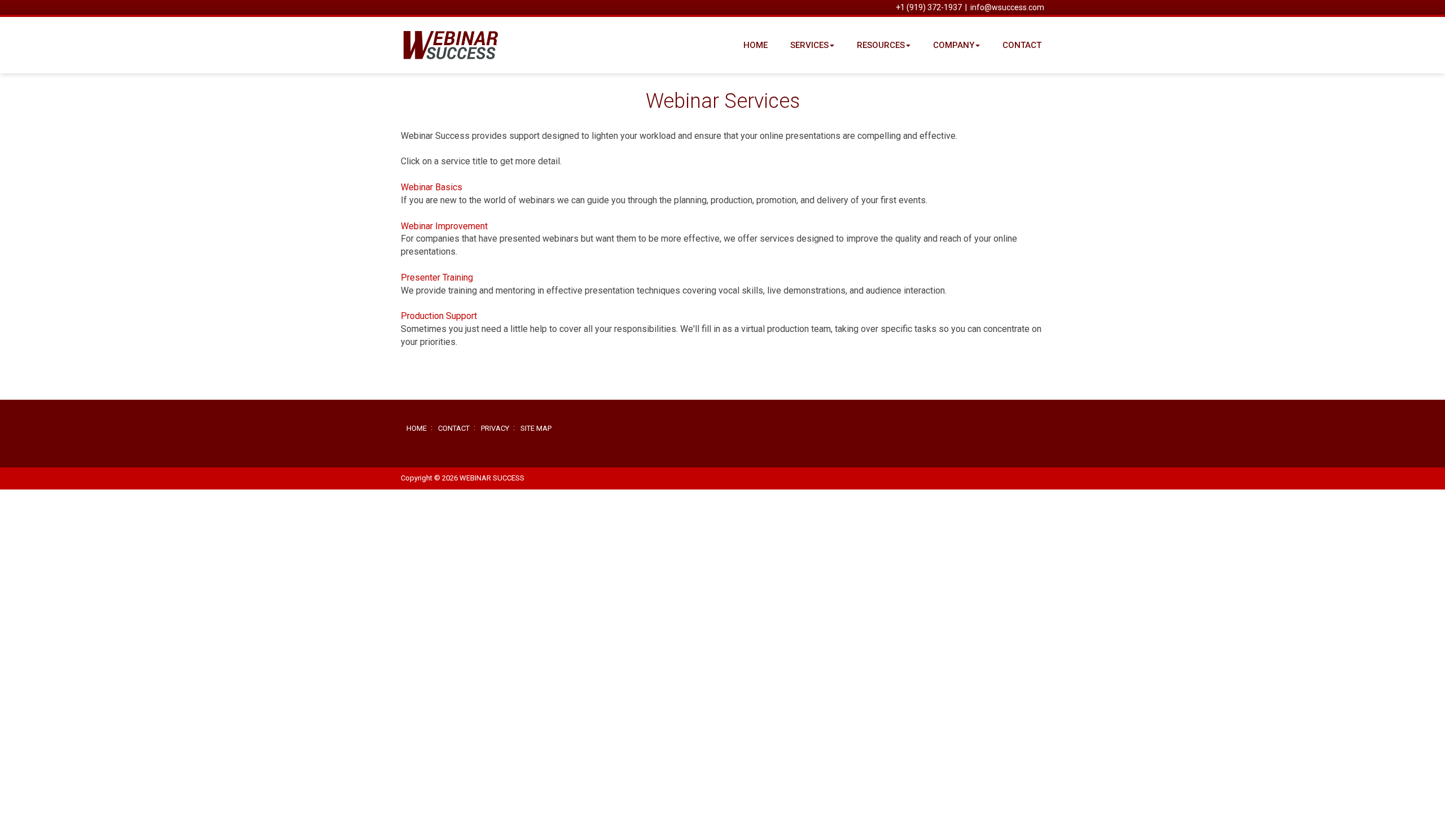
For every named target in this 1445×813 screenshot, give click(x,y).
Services (809, 45)
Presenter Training (437, 277)
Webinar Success (460, 45)
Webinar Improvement (444, 226)
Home (755, 45)
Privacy (495, 428)
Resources (881, 45)
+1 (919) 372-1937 (929, 7)
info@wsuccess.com (1007, 7)
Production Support (439, 316)
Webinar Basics (431, 187)
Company (953, 45)
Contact (1021, 45)
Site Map (535, 428)
